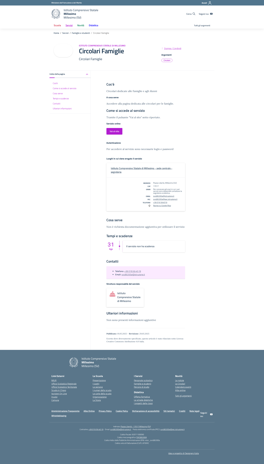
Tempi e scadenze (61, 98)
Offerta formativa (142, 396)
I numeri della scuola (102, 390)
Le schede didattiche (143, 400)
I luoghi (96, 383)
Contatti (56, 103)
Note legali (194, 411)
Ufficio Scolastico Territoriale (64, 387)
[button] (70, 74)
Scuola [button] (57, 25)
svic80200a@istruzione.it (163, 196)
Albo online (180, 390)
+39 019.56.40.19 (132, 271)
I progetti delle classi (143, 403)
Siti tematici (169, 411)
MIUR (54, 380)
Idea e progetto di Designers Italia (183, 453)
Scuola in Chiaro (58, 390)
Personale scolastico (143, 380)
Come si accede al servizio (64, 88)
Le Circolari (180, 383)
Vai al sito (114, 131)
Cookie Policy (122, 411)
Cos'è (55, 83)
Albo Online (89, 411)
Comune (55, 400)
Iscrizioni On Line (59, 393)
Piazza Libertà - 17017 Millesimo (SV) (136, 426)
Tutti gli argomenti (202, 25)
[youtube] (211, 14)
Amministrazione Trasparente (65, 411)
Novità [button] (80, 25)
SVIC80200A (141, 437)
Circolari (167, 60)
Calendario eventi (183, 387)
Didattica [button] (93, 25)
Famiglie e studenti (142, 383)
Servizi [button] (69, 25)
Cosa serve (58, 93)
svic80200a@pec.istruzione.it (165, 199)
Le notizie (179, 380)
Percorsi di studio (141, 387)
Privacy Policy (105, 411)
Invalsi (54, 396)
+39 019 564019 (160, 202)
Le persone (98, 387)
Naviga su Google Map (162, 205)
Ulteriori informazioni (62, 108)
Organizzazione (100, 396)
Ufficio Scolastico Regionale (63, 383)
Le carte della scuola (102, 393)
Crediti (182, 411)
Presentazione (99, 380)
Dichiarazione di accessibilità (145, 411)
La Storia (97, 400)
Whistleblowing (58, 415)
